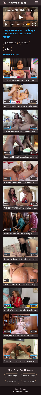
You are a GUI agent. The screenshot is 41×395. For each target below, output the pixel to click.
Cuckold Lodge (11, 376)
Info (8, 49)
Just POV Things (29, 376)
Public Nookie (12, 382)
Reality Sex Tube (17, 2)
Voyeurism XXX (28, 382)
